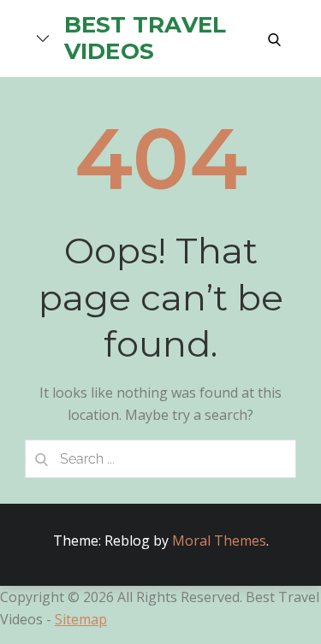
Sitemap (81, 619)
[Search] (42, 459)
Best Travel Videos (145, 38)
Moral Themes (219, 540)
